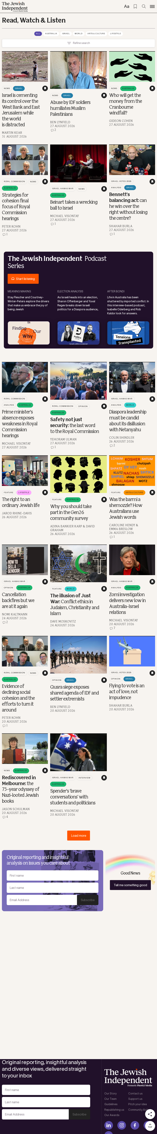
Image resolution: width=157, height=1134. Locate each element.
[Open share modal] (150, 1114)
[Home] (15, 7)
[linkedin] (108, 1125)
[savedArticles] (135, 6)
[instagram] (121, 1125)
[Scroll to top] (150, 1126)
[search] (143, 6)
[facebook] (135, 1125)
